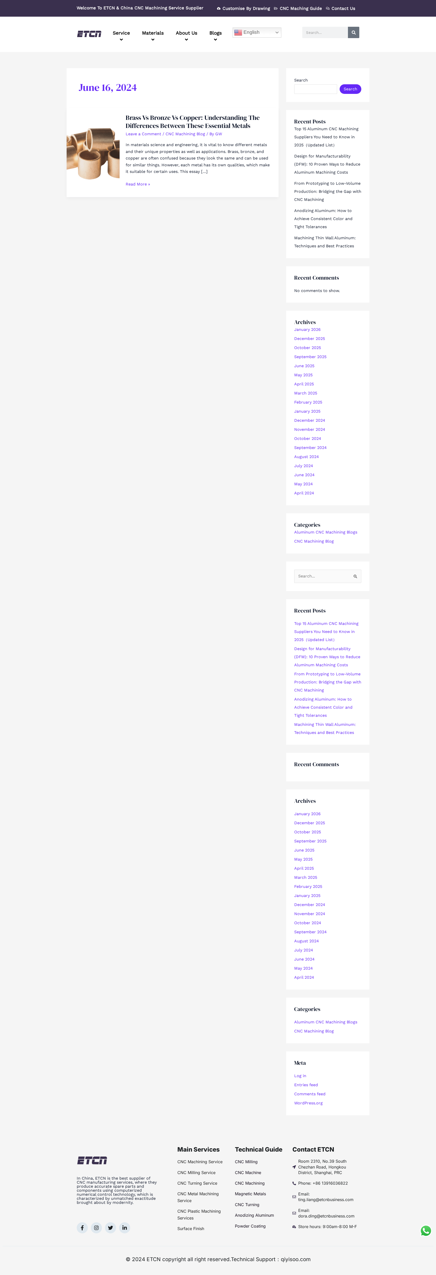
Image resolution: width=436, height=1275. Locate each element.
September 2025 (310, 356)
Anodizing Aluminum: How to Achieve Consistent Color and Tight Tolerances (323, 218)
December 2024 (309, 420)
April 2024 (304, 493)
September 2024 (310, 447)
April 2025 (304, 384)
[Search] (353, 32)
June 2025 (304, 365)
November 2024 (309, 429)
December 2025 (309, 338)
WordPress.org (308, 1103)
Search (301, 80)
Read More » (138, 184)
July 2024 (303, 465)
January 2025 (307, 411)
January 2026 (307, 329)
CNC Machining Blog (185, 133)
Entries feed (306, 1084)
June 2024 (304, 474)
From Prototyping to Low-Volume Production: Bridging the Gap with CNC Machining (327, 191)
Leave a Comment (143, 133)
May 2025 (303, 375)
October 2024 (307, 438)
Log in (300, 1075)
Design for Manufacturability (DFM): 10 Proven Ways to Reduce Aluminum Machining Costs (327, 164)
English (251, 32)
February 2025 (308, 402)
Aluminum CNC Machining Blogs (325, 532)
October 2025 (307, 347)
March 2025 (305, 393)
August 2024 (306, 456)
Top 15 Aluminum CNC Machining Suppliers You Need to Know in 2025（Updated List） (326, 136)
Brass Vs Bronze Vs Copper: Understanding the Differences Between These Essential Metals (193, 121)
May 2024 (303, 484)
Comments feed (309, 1094)
